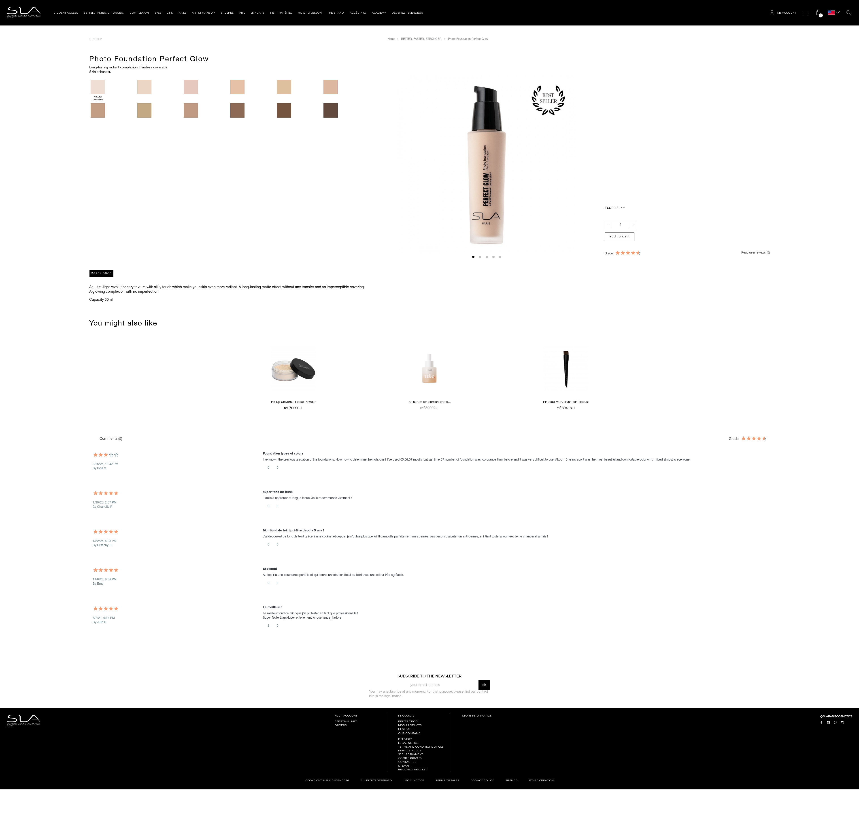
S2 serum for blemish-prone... (429, 402)
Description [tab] (101, 273)
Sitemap (404, 765)
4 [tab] (493, 257)
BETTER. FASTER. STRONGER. (103, 12)
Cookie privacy (410, 758)
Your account (345, 715)
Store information (477, 715)
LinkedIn (849, 722)
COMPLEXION (139, 12)
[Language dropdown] (831, 13)
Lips (170, 12)
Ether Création (541, 780)
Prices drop (408, 721)
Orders (340, 725)
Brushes (227, 12)
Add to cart (619, 236)
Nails (182, 12)
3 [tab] (487, 257)
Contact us (407, 761)
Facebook (821, 722)
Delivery (405, 739)
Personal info (345, 721)
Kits (242, 12)
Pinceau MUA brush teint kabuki (566, 402)
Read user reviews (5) (755, 252)
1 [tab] (473, 257)
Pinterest (835, 722)
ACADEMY (379, 12)
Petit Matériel (281, 12)
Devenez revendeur (407, 12)
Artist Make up (203, 12)
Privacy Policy (482, 780)
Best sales (406, 729)
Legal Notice (408, 742)
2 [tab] (480, 257)
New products (409, 725)
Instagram (842, 722)
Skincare (257, 12)
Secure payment (410, 754)
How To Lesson (310, 12)
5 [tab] (500, 257)
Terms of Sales (447, 780)
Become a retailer (412, 769)
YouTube (828, 722)
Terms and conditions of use (421, 746)
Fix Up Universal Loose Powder (293, 402)
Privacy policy (409, 750)
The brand (335, 12)
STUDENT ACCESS (65, 12)
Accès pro (358, 12)
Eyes (158, 12)
